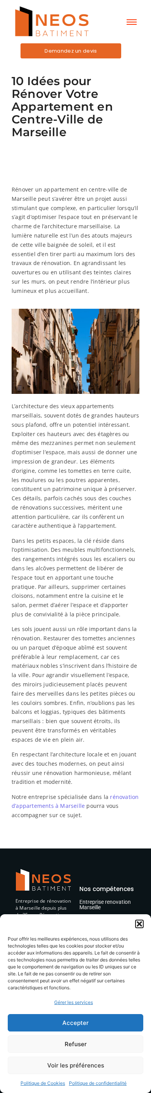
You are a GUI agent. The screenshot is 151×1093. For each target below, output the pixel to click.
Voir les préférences (75, 1065)
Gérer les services (73, 1002)
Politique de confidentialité (98, 1083)
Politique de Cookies (43, 1083)
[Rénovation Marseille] (51, 21)
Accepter (75, 1022)
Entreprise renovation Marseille (105, 904)
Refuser (76, 1044)
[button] (139, 924)
